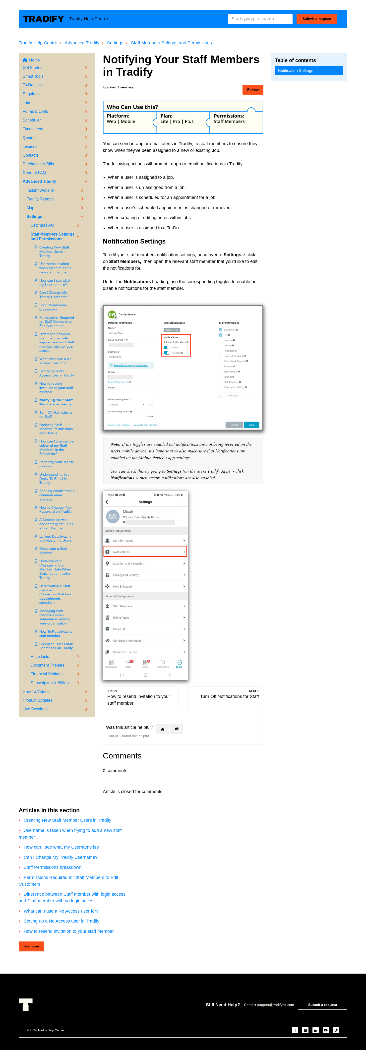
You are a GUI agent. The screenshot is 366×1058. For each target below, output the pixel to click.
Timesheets (33, 129)
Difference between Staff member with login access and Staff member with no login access (56, 342)
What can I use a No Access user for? (55, 361)
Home (34, 60)
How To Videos (36, 691)
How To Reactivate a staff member (55, 633)
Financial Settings (46, 674)
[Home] (43, 19)
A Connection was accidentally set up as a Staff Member (56, 524)
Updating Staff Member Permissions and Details (56, 429)
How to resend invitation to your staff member (56, 387)
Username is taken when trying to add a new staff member (55, 268)
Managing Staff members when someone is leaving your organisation (54, 617)
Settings (115, 42)
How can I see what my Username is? (54, 282)
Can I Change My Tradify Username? (54, 295)
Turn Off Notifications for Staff (55, 414)
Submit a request (317, 19)
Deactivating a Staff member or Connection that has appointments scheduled (55, 594)
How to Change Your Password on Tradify (55, 509)
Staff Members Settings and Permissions (171, 42)
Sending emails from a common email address (57, 495)
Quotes (29, 138)
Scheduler (32, 120)
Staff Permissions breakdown (53, 307)
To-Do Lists (33, 85)
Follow (253, 90)
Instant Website (40, 190)
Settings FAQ (42, 225)
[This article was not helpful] (176, 729)
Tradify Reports (40, 199)
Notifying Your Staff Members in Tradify (56, 402)
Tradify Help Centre (38, 42)
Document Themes (47, 665)
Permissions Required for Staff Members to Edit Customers (56, 321)
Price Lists (40, 656)
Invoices (30, 146)
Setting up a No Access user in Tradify (56, 373)
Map (30, 208)
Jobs (27, 103)
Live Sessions (35, 709)
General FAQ (34, 173)
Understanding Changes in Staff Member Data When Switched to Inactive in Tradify (56, 569)
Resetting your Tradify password (56, 464)
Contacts (30, 155)
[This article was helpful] (162, 729)
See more (31, 946)
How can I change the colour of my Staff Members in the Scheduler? (56, 447)
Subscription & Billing (50, 683)
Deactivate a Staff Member (53, 551)
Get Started (33, 67)
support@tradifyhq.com (275, 1005)
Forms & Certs (35, 111)
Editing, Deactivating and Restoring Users (55, 538)
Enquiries (31, 94)
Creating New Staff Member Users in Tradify (54, 251)
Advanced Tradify (82, 42)
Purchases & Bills (38, 164)
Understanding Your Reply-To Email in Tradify (55, 478)
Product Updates (37, 700)
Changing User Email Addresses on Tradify (56, 646)
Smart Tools (33, 76)
